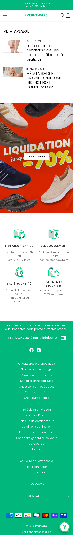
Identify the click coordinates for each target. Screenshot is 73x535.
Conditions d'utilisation (36, 427)
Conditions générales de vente (36, 438)
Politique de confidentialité (36, 421)
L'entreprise (36, 444)
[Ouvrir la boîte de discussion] (64, 526)
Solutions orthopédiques (36, 532)
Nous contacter (36, 467)
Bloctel (36, 449)
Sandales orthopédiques (36, 381)
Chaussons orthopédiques (36, 386)
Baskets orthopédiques (36, 375)
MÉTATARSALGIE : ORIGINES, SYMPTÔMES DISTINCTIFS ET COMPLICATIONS (44, 80)
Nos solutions (36, 472)
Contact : (35, 496)
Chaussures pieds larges (36, 369)
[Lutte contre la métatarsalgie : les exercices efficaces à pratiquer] (13, 46)
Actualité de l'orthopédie (36, 461)
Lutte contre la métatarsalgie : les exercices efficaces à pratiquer (44, 52)
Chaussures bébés (36, 398)
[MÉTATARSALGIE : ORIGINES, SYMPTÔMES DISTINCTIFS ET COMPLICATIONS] (13, 72)
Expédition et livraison (36, 410)
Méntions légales (36, 415)
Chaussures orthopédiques (36, 364)
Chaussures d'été (36, 392)
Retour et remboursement (36, 432)
